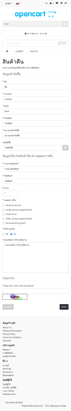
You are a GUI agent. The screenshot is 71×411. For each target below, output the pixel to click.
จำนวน (5, 188)
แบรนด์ (6, 365)
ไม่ (15, 234)
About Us (7, 327)
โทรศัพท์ (7, 118)
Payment (7, 340)
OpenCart (38, 405)
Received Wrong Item (16, 223)
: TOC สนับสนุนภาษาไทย (54, 405)
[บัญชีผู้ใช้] (52, 3)
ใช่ (7, 234)
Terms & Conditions (12, 337)
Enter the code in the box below (19, 285)
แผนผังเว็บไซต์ (9, 356)
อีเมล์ (6, 106)
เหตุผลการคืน (10, 200)
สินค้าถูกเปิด (9, 228)
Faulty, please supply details (19, 209)
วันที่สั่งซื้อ (6, 142)
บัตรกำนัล (7, 368)
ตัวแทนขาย (8, 372)
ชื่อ (5, 81)
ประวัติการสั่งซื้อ (9, 387)
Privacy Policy (9, 334)
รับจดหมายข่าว (9, 394)
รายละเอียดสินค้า (11, 163)
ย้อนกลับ (8, 306)
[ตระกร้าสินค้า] (61, 3)
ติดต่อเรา (7, 349)
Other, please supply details (19, 218)
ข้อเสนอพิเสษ (8, 375)
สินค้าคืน (34, 51)
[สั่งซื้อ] (66, 3)
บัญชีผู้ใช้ (19, 51)
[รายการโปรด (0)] (57, 3)
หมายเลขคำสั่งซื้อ (11, 130)
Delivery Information (12, 330)
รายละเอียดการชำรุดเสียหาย (14, 239)
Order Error (11, 214)
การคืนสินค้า (8, 353)
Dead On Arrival (13, 205)
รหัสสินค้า (8, 175)
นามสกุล (7, 93)
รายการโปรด (8, 390)
